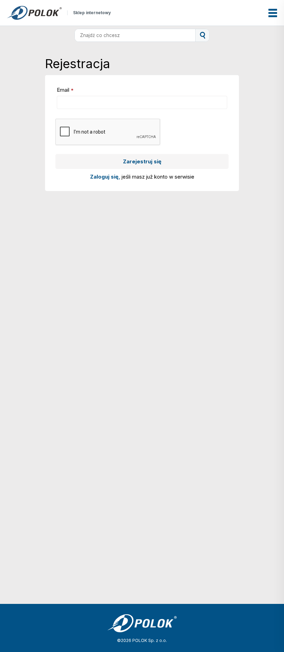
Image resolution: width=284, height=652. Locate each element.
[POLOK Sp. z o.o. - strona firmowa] (34, 13)
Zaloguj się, (106, 176)
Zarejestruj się (142, 161)
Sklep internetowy (92, 12)
